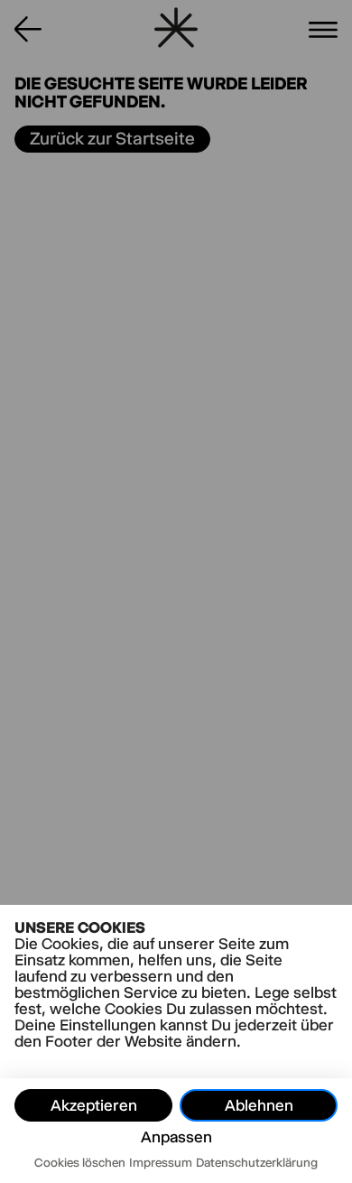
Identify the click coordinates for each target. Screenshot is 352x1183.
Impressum (160, 1162)
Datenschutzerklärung (257, 1162)
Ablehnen (259, 1105)
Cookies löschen (79, 1162)
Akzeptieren (94, 1105)
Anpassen (176, 1137)
